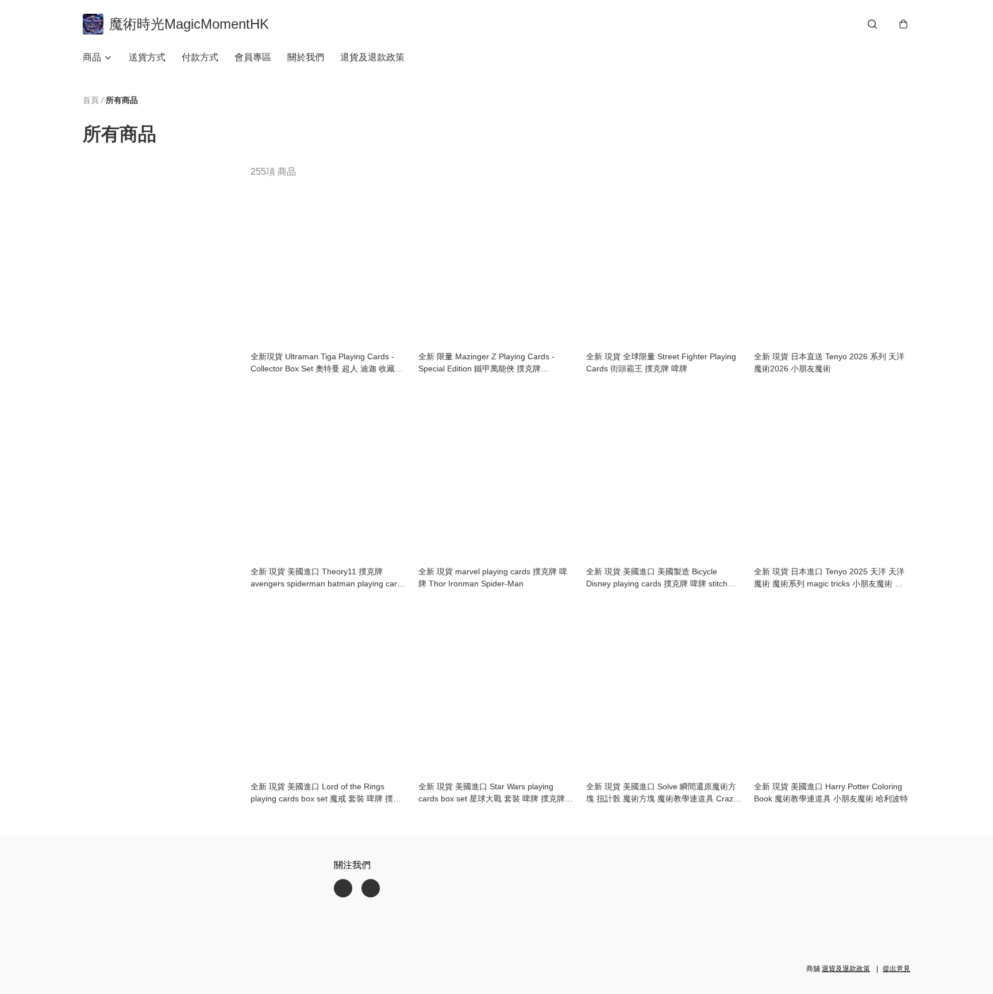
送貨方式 (147, 57)
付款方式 (200, 57)
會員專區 (252, 57)
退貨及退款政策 (372, 57)
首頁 (91, 100)
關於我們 (305, 57)
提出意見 (896, 969)
